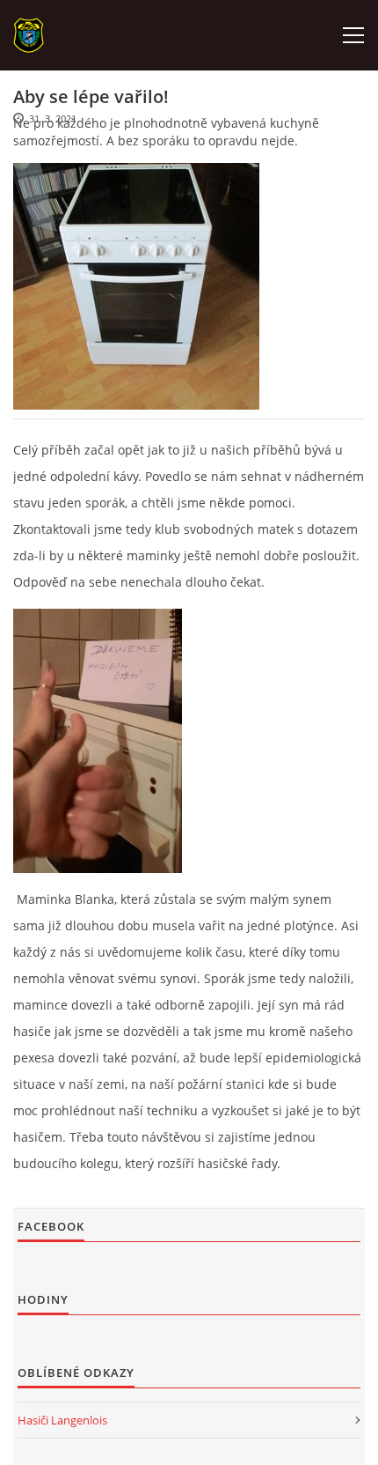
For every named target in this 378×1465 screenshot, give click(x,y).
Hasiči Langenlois (62, 1420)
